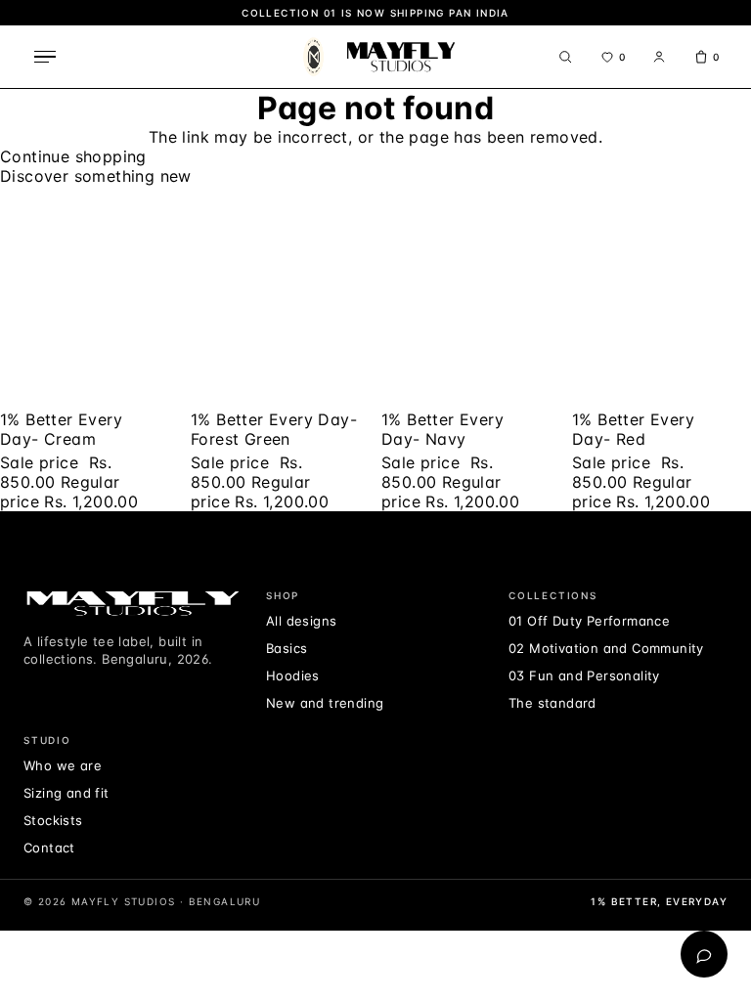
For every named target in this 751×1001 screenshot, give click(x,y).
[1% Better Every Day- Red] (661, 296)
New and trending (324, 703)
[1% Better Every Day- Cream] (89, 296)
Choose (27, 195)
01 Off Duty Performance (589, 621)
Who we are (62, 765)
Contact (49, 847)
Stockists (53, 820)
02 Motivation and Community (606, 648)
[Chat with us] (704, 954)
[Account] (659, 56)
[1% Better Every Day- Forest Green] (280, 296)
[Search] (565, 56)
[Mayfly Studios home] (376, 56)
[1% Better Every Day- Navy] (470, 296)
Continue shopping (73, 156)
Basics (286, 648)
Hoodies (293, 675)
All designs (301, 621)
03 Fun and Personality (584, 675)
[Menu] (44, 56)
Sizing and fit (66, 793)
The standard (552, 703)
